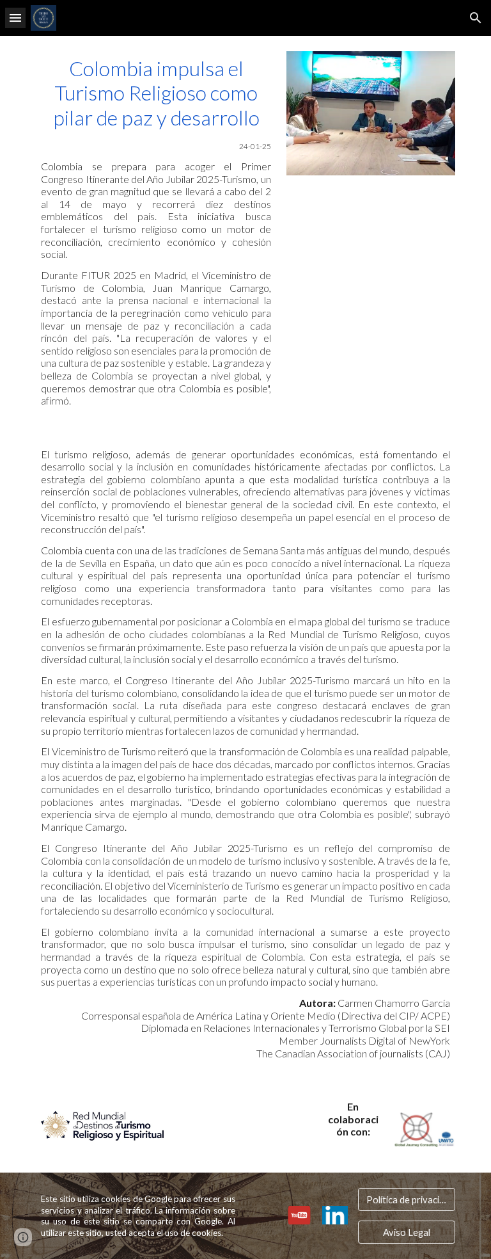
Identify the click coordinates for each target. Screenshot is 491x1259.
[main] (156, 231)
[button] (15, 17)
